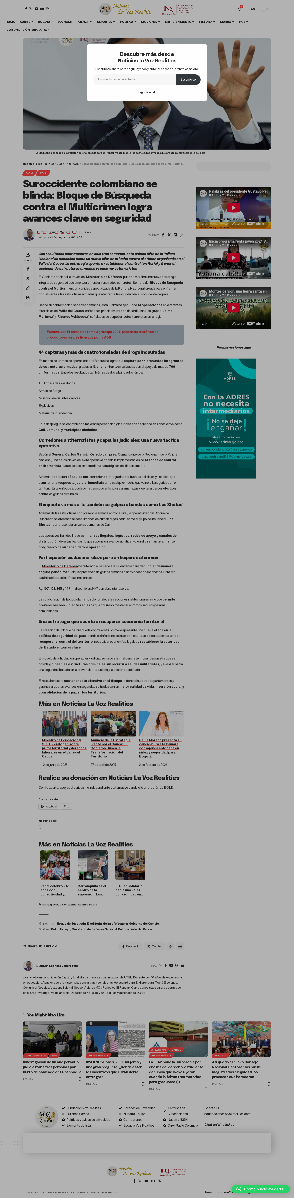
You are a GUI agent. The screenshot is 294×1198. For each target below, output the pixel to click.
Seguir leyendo (147, 92)
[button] (261, 1189)
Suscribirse (188, 79)
